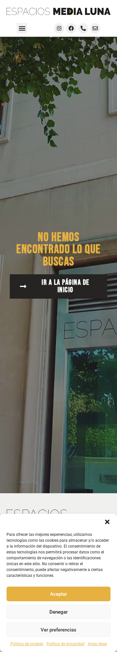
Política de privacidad (65, 644)
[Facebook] (71, 28)
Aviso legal (97, 644)
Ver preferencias (58, 630)
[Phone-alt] (83, 28)
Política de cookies (26, 644)
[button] (107, 522)
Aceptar (58, 594)
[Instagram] (59, 28)
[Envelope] (95, 28)
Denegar (58, 612)
